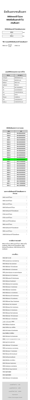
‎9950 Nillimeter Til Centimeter (10, 266)
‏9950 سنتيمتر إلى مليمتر (8, 321)
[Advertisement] (15, 4)
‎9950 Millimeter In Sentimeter (10, 318)
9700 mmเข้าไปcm (7, 214)
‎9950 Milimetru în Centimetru (10, 310)
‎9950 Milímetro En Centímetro (10, 275)
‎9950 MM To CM (7, 258)
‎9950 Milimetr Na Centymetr (10, 304)
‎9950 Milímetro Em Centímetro (10, 307)
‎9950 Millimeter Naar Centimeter (11, 301)
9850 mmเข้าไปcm (7, 224)
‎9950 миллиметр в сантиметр (10, 348)
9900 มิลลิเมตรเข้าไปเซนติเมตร (10, 227)
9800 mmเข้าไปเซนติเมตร (9, 221)
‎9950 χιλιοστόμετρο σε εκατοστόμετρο (12, 272)
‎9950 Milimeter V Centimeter (10, 351)
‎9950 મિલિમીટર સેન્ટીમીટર (9, 360)
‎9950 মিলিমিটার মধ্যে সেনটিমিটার (9, 327)
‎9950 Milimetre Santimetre (9, 363)
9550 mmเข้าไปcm (7, 204)
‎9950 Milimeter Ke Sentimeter (10, 336)
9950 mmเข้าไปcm (7, 231)
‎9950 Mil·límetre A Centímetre (10, 330)
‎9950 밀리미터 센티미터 (9, 342)
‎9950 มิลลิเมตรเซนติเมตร (9, 357)
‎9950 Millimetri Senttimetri (9, 281)
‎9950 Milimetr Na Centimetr (10, 263)
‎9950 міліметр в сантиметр (10, 366)
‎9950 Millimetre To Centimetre (10, 378)
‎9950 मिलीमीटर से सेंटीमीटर (8, 333)
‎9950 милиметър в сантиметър (11, 260)
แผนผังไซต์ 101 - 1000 (15, 388)
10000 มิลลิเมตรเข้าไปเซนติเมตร (11, 234)
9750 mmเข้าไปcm (7, 217)
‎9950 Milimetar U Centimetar (10, 287)
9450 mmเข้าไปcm (7, 197)
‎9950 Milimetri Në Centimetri (10, 354)
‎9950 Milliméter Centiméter (9, 289)
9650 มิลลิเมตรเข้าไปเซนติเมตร (10, 210)
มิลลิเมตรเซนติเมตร (15, 11)
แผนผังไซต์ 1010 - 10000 (15, 391)
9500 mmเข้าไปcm (7, 200)
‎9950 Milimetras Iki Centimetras (11, 295)
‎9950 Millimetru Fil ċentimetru (10, 298)
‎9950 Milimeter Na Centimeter (10, 313)
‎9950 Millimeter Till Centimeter (10, 315)
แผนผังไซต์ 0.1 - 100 (15, 384)
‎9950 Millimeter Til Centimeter (10, 345)
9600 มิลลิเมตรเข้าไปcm (9, 207)
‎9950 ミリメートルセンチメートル (11, 339)
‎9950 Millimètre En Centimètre (10, 284)
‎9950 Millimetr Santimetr (9, 324)
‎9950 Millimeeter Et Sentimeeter (11, 278)
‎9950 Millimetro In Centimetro (10, 292)
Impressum (15, 394)
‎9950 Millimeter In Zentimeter (10, 269)
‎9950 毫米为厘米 (7, 372)
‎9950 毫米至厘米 (7, 375)
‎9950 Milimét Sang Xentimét (10, 369)
